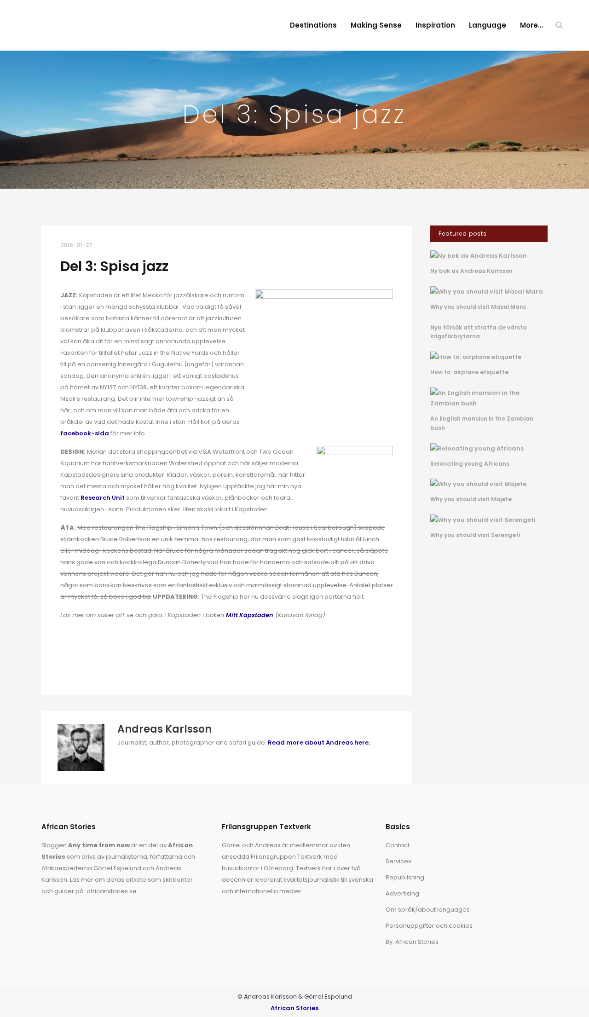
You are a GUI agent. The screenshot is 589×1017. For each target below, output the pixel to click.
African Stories (294, 1008)
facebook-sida (84, 433)
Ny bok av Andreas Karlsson (471, 271)
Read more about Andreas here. (319, 742)
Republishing (405, 877)
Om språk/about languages (428, 909)
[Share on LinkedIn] (109, 665)
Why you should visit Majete (471, 499)
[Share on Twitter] (79, 665)
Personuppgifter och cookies (429, 925)
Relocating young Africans (469, 464)
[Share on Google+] (94, 665)
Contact (398, 845)
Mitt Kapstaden (249, 615)
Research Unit (103, 497)
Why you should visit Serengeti (475, 535)
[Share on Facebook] (64, 665)
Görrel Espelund (117, 868)
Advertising (402, 893)
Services (398, 861)
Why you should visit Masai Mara (478, 307)
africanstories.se (112, 891)
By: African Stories (412, 941)
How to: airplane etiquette (469, 372)
